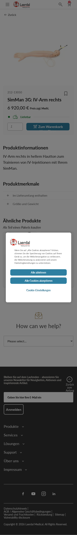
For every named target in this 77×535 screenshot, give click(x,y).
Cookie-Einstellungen (38, 290)
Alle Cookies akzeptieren (39, 281)
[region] (38, 267)
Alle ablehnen (38, 272)
